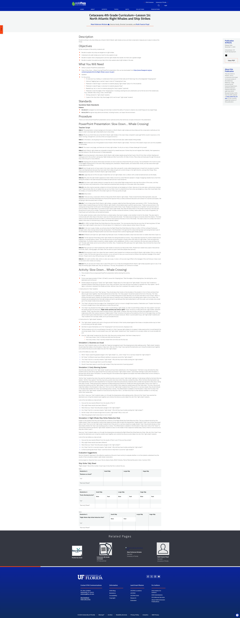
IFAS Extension (150, 2)
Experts (104, 9)
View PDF (231, 60)
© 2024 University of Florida (86, 615)
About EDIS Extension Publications (158, 600)
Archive (110, 615)
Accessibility (113, 595)
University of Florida (161, 2)
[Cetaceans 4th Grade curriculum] (105, 549)
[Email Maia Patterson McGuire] (108, 24)
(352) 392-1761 (85, 599)
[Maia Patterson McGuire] (134, 548)
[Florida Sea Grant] (77, 551)
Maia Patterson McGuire (99, 24)
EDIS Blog (112, 590)
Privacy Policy (135, 615)
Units (127, 9)
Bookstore (112, 593)
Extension (133, 600)
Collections (140, 9)
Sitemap (101, 615)
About (93, 9)
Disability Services (121, 615)
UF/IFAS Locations (136, 590)
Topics (116, 9)
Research (133, 598)
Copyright (112, 598)
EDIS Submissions (157, 595)
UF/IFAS (132, 593)
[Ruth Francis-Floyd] (163, 548)
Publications (155, 9)
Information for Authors (156, 591)
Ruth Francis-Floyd (142, 24)
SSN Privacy (155, 615)
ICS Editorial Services (158, 597)
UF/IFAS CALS (134, 595)
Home (82, 9)
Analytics (145, 615)
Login (165, 5)
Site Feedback (85, 598)
